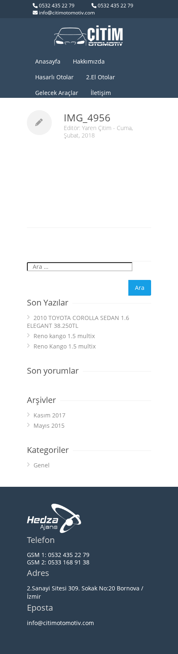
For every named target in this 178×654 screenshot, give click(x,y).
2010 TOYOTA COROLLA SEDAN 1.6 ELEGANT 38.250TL (78, 321)
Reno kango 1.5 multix (64, 336)
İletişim (101, 93)
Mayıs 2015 (49, 425)
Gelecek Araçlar (56, 93)
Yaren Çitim (96, 128)
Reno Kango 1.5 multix (65, 346)
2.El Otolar (100, 77)
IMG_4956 (87, 117)
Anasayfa (47, 61)
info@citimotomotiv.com (67, 12)
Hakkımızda (89, 61)
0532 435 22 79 (57, 5)
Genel (42, 465)
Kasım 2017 (49, 415)
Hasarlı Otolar (54, 77)
